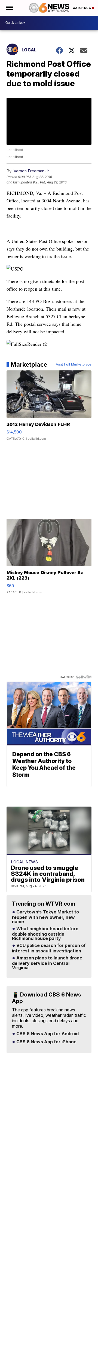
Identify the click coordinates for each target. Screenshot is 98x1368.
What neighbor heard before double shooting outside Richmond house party (45, 933)
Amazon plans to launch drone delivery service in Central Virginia (47, 963)
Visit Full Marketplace (73, 364)
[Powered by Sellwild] (83, 677)
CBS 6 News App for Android (47, 1033)
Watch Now (82, 7)
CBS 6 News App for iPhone (45, 1042)
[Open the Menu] (9, 7)
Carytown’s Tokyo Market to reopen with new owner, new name (45, 917)
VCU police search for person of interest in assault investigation (49, 948)
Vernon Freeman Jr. (32, 170)
